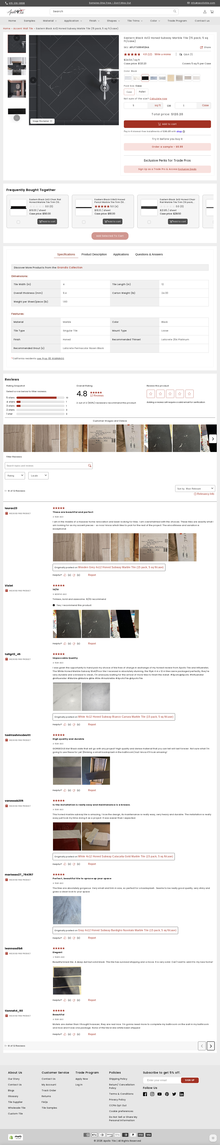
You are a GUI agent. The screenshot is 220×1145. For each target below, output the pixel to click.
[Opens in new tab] (15, 1139)
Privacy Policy (117, 1099)
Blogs (11, 1090)
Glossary (13, 1096)
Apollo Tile (109, 1140)
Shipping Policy (118, 1078)
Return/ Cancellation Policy (122, 1086)
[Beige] (171, 78)
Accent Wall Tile (23, 28)
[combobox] (114, 11)
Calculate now (158, 98)
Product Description (94, 254)
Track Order (49, 1090)
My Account (49, 1084)
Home (6, 28)
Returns (46, 1096)
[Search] (174, 11)
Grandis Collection (70, 267)
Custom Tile (15, 1113)
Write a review (163, 54)
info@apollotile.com (203, 3)
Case (129, 92)
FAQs (45, 1102)
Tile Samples (49, 1107)
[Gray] (154, 78)
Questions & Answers (149, 254)
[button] (211, 11)
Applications (121, 254)
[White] (128, 78)
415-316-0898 (17, 3)
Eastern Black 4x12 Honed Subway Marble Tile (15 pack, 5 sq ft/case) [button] (77, 28)
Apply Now (82, 1078)
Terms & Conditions (121, 1093)
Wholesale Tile (16, 1107)
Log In (79, 1084)
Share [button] (207, 47)
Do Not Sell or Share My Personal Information (123, 1118)
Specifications (66, 254)
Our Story (13, 1078)
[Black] (145, 78)
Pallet (142, 91)
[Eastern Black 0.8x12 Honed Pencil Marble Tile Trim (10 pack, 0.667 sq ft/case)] (83, 218)
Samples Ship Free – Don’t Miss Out (110, 3)
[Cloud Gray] (179, 78)
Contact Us (15, 1084)
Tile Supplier (15, 1102)
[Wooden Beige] (188, 78)
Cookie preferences (121, 1111)
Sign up (190, 1080)
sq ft (158, 105)
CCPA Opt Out (118, 1105)
